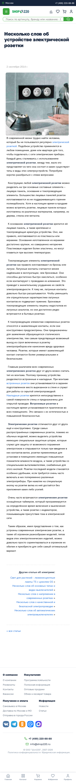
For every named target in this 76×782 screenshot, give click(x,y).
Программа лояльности (37, 680)
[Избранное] (58, 11)
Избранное (53, 779)
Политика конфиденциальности (24, 752)
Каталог (23, 779)
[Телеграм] (14, 724)
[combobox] (16, 3)
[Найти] (68, 19)
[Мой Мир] (30, 724)
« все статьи (14, 630)
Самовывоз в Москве (14, 706)
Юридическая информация (56, 752)
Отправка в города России (18, 715)
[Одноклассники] (22, 724)
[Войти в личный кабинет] (71, 11)
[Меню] (6, 11)
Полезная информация (37, 684)
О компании (9, 680)
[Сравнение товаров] (51, 11)
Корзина (38, 779)
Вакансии (8, 693)
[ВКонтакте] (6, 724)
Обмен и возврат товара (37, 693)
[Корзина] (64, 11)
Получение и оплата (15, 700)
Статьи (42, 710)
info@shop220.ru (40, 744)
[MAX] (38, 724)
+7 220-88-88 (64, 3)
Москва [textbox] (9, 3)
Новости (43, 706)
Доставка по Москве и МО (17, 710)
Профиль (68, 779)
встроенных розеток (18, 383)
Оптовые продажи (34, 689)
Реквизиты (9, 684)
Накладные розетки (18, 395)
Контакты (8, 689)
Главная (8, 779)
